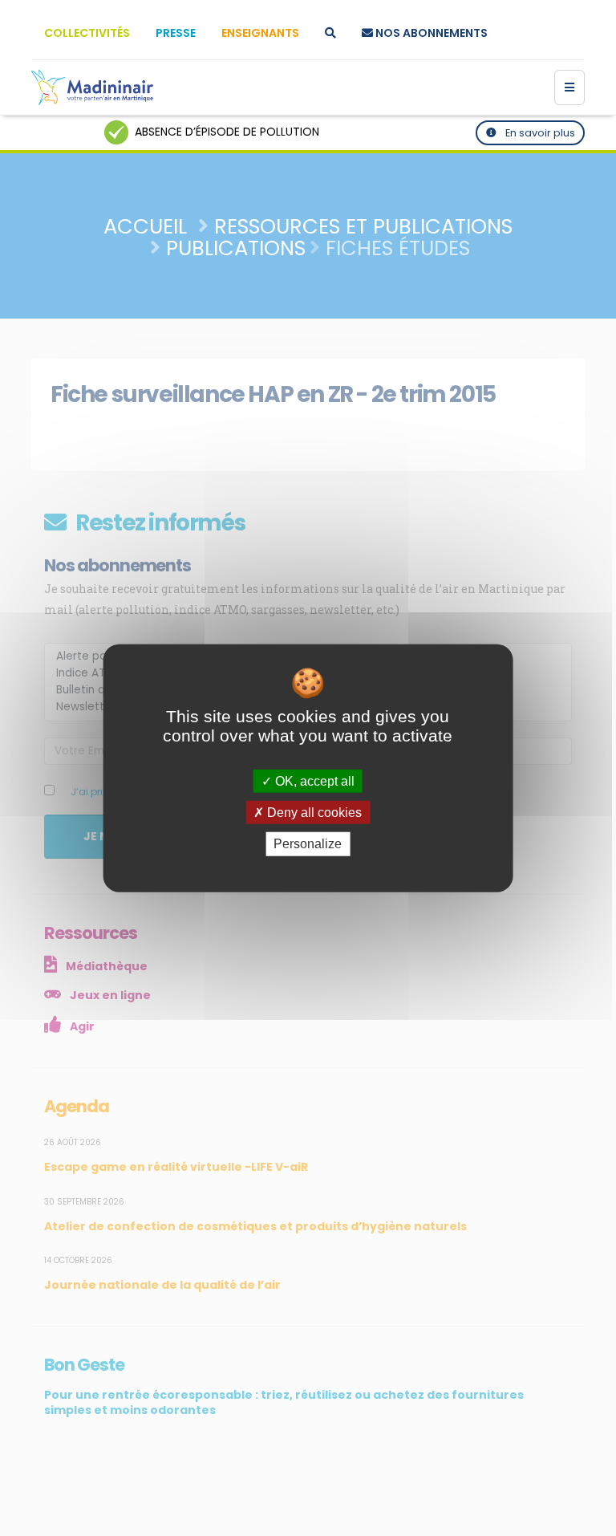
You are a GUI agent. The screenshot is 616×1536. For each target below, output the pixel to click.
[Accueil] (92, 87)
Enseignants (260, 33)
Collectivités (87, 33)
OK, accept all (313, 781)
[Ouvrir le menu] (569, 87)
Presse (176, 33)
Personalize (308, 844)
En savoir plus (539, 133)
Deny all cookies (313, 812)
